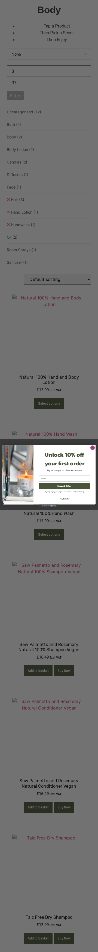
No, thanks (64, 499)
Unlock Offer (64, 486)
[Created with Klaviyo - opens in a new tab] (49, 505)
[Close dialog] (92, 447)
